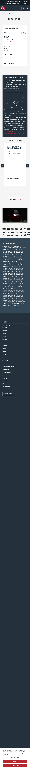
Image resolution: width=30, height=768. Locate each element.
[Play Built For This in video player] (25, 228)
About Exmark (6, 370)
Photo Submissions (7, 386)
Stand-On (4, 333)
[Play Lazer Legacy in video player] (4, 228)
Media (4, 384)
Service (4, 354)
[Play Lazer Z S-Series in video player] (16, 228)
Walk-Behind (5, 331)
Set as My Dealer (9, 54)
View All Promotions (14, 199)
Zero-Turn (5, 328)
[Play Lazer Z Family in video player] (8, 228)
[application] (15, 215)
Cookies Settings (15, 757)
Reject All (15, 761)
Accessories (5, 360)
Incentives (5, 349)
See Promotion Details (13, 178)
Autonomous (5, 339)
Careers (4, 375)
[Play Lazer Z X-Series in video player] (12, 228)
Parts (4, 357)
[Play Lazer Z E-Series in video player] (21, 228)
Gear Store (5, 381)
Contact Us (5, 378)
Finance (4, 351)
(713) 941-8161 (7, 41)
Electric (4, 336)
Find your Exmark (6, 325)
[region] (15, 758)
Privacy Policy (6, 754)
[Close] (27, 750)
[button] (15, 215)
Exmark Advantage (7, 372)
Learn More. (25, 2)
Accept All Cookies (15, 765)
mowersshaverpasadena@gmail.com (14, 133)
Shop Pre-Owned (8, 394)
